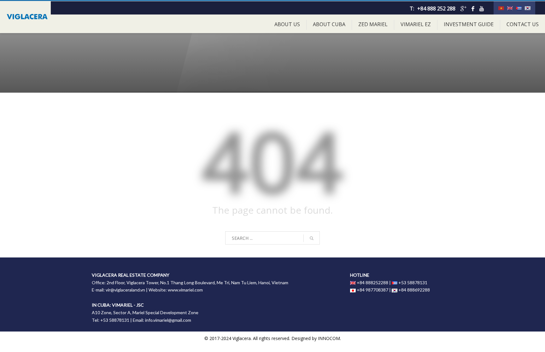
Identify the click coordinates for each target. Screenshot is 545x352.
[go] (311, 238)
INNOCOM (329, 338)
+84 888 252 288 (436, 8)
